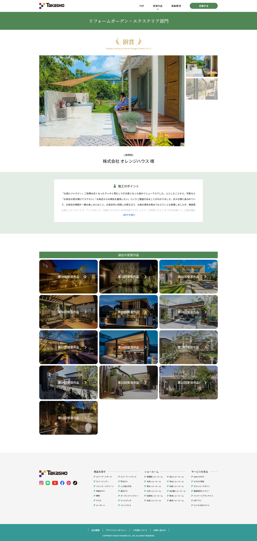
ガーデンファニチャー (129, 496)
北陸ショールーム (154, 500)
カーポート (100, 505)
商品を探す (100, 471)
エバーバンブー (102, 481)
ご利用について (140, 530)
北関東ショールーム (155, 496)
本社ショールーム (176, 481)
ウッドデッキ (126, 500)
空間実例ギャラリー (202, 491)
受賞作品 (157, 6)
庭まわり (124, 491)
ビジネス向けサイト (202, 505)
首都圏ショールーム (155, 477)
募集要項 (176, 6)
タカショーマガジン (202, 486)
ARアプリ (197, 500)
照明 (98, 496)
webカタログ (199, 477)
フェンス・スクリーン (105, 486)
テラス (98, 500)
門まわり (124, 481)
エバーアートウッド (129, 477)
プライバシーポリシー (116, 530)
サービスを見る (199, 471)
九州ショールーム (154, 491)
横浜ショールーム (176, 500)
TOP (141, 6)
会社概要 (95, 530)
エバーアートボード (104, 477)
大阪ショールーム (154, 481)
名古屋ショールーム (177, 491)
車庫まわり (100, 491)
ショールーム (151, 471)
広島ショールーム (176, 486)
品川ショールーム (176, 477)
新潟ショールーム (176, 496)
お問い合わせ (159, 530)
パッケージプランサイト (203, 496)
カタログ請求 (199, 481)
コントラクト (126, 505)
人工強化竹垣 (126, 486)
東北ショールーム (154, 486)
